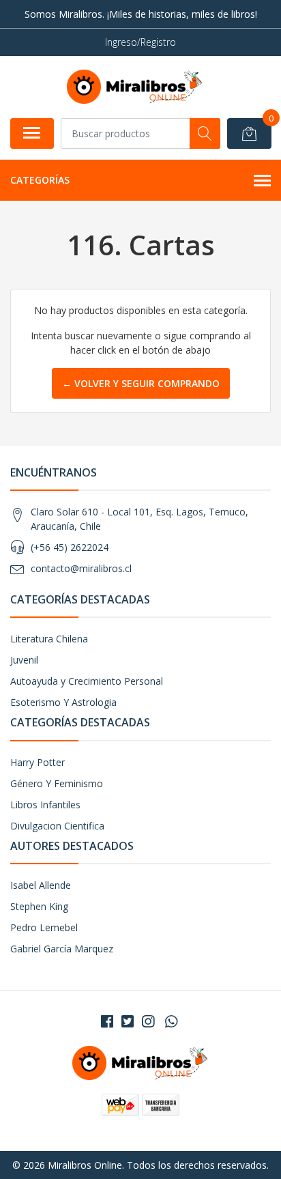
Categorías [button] (40, 179)
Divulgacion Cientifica (57, 825)
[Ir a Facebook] (107, 1021)
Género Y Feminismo (56, 783)
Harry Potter (37, 762)
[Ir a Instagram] (148, 1021)
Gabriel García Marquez (61, 948)
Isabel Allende (40, 885)
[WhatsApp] (171, 1021)
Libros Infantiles (45, 804)
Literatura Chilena (49, 638)
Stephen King (39, 906)
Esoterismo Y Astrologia (63, 702)
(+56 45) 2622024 (69, 547)
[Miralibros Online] (135, 86)
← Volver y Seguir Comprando (141, 383)
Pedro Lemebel (44, 927)
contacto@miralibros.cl (81, 568)
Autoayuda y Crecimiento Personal (86, 680)
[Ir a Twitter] (127, 1021)
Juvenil (24, 659)
